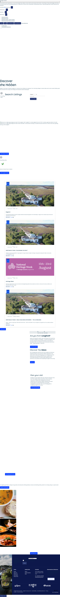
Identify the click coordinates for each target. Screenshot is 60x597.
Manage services (5, 18)
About (26, 571)
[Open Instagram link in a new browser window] (57, 590)
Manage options (5, 17)
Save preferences (17, 23)
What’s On (16, 573)
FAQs (26, 573)
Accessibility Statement (6, 26)
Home (15, 571)
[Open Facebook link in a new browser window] (56, 590)
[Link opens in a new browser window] (33, 587)
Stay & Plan (16, 576)
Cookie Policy (4, 25)
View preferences (10, 23)
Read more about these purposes (8, 20)
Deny (5, 23)
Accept (2, 23)
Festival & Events (10, 208)
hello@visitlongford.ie (39, 577)
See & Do (15, 572)
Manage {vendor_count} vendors (8, 19)
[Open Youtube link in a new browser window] (54, 590)
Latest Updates (28, 572)
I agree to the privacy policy (29, 560)
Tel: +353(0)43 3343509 (39, 575)
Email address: (26, 558)
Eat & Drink (16, 575)
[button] (30, 1)
